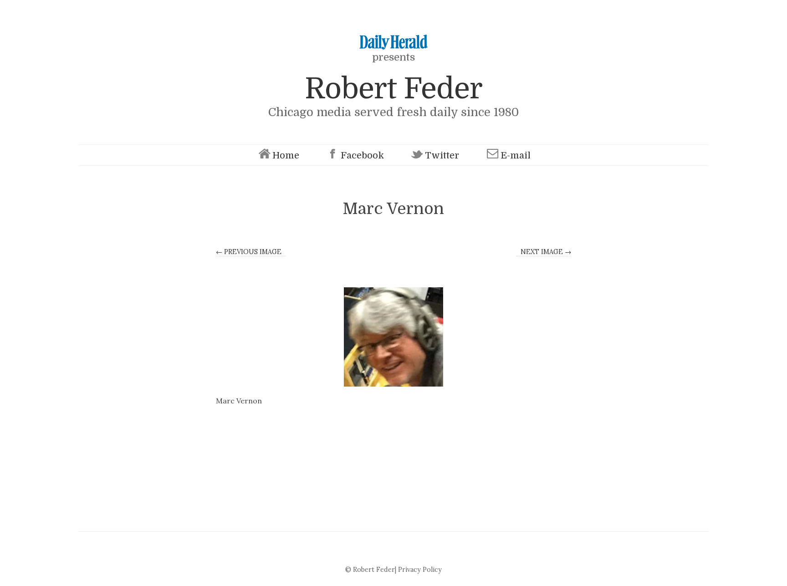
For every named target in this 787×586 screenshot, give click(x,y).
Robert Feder (393, 88)
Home (285, 155)
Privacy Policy (420, 570)
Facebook (362, 155)
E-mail (516, 155)
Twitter (442, 155)
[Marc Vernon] (393, 337)
